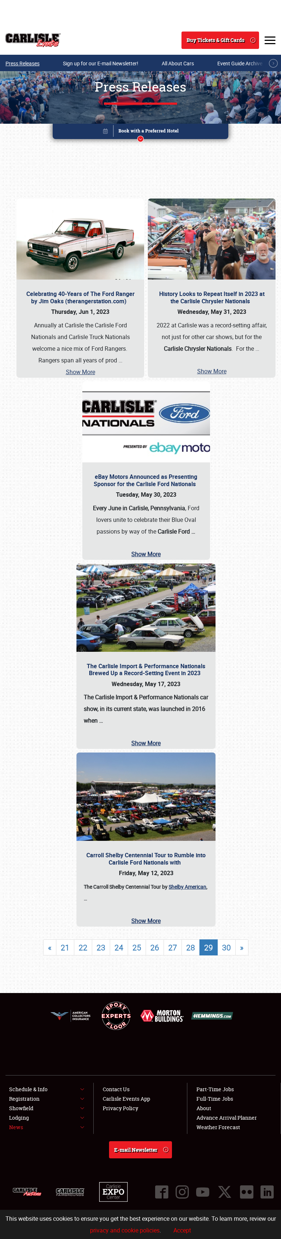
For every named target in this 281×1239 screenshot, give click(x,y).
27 (172, 947)
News (16, 1127)
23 (101, 947)
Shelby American (187, 886)
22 (83, 947)
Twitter (224, 1191)
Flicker (246, 1191)
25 (136, 947)
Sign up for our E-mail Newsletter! (100, 63)
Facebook (161, 1191)
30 (226, 947)
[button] (140, 132)
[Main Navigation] (270, 40)
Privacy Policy (120, 1108)
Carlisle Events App (126, 1098)
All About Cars (178, 63)
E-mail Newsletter (135, 1149)
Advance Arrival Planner (226, 1117)
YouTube (202, 1191)
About (203, 1108)
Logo (33, 40)
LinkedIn (267, 1191)
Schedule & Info (28, 1089)
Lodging (19, 1117)
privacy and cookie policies (125, 1230)
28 (190, 947)
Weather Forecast (218, 1127)
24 (119, 947)
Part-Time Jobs (215, 1089)
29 (208, 947)
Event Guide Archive (239, 63)
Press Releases (22, 63)
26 (154, 947)
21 (65, 947)
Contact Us (116, 1089)
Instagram (182, 1191)
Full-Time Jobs (214, 1098)
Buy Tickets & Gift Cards (215, 39)
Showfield (21, 1108)
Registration (24, 1098)
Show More (80, 372)
